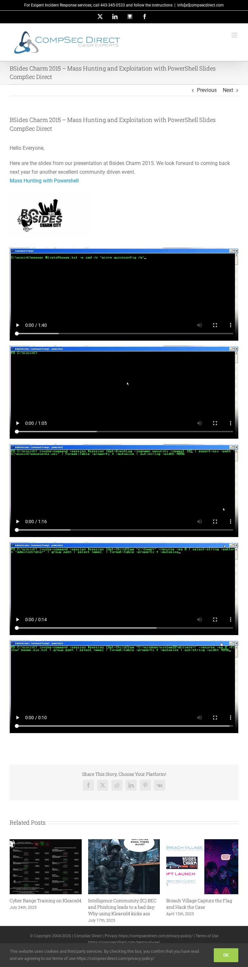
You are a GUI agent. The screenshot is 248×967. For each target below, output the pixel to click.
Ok (226, 955)
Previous (207, 90)
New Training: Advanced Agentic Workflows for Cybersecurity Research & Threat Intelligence (186, 907)
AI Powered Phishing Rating (103, 900)
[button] (14, 881)
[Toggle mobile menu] (235, 35)
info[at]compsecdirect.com (200, 5)
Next (228, 90)
